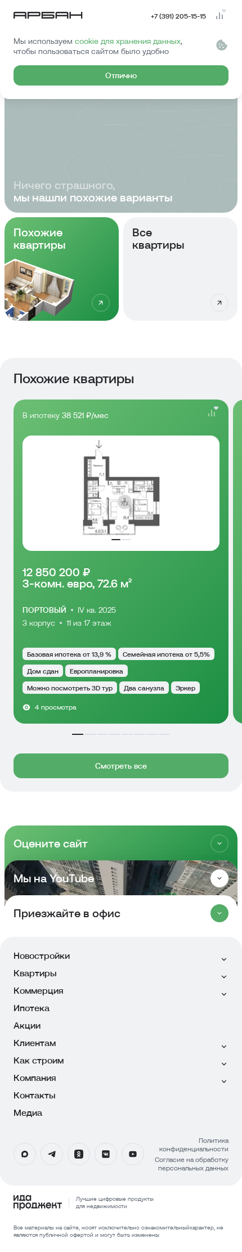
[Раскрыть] (219, 843)
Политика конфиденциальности (193, 1144)
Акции (27, 1025)
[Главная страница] (48, 15)
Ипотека (32, 1008)
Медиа (28, 1113)
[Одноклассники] (79, 1154)
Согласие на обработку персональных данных (191, 1164)
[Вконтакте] (106, 1154)
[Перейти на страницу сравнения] (219, 16)
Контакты (35, 1095)
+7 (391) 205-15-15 (178, 16)
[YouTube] (133, 1154)
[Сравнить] (212, 413)
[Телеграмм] (52, 1154)
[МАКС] (25, 1154)
